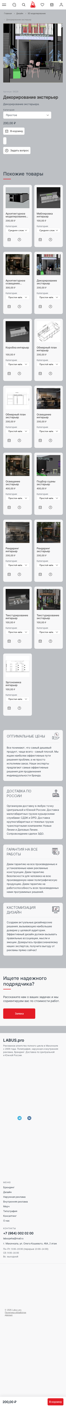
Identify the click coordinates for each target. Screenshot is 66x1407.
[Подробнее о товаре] (19, 239)
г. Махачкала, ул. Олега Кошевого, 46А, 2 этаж (30, 1243)
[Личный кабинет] (61, 4)
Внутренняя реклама (15, 1201)
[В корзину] (9, 239)
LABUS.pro (13, 1040)
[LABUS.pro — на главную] (33, 4)
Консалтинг (10, 1215)
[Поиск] (23, 4)
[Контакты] (14, 4)
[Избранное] (42, 4)
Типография (10, 1211)
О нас (6, 1220)
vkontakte (29, 1118)
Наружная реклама (14, 1196)
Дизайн (7, 1192)
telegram (19, 1118)
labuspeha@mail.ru (13, 1238)
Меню (4, 4)
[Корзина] (52, 6)
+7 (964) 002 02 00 (18, 1233)
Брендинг (9, 1187)
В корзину (55, 1401)
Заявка (19, 1013)
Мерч (6, 1206)
